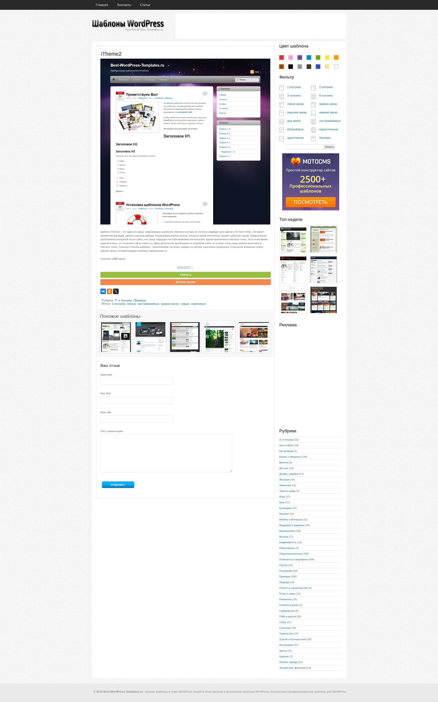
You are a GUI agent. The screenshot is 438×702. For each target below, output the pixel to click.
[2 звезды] (181, 267)
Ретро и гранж (287, 593)
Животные (285, 485)
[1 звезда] (178, 267)
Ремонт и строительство (293, 588)
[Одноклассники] (109, 291)
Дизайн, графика (288, 473)
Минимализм (286, 531)
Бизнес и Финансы (290, 456)
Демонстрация (186, 282)
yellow (327, 57)
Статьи (145, 5)
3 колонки (294, 95)
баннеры (325, 137)
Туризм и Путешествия (292, 639)
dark (309, 66)
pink (290, 57)
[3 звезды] (185, 267)
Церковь (284, 656)
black (290, 66)
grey (299, 66)
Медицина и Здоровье (292, 525)
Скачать (185, 274)
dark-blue (318, 66)
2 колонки (118, 303)
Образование (287, 548)
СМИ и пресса (287, 616)
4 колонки (326, 95)
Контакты (124, 5)
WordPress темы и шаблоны (127, 25)
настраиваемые (148, 303)
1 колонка (294, 87)
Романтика (285, 599)
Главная (102, 5)
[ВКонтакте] (103, 291)
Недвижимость (288, 542)
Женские (284, 479)
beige (327, 66)
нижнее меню (328, 112)
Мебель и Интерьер (290, 519)
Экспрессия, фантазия (292, 667)
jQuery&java (295, 129)
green (318, 57)
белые (131, 303)
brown (281, 66)
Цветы (283, 650)
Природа (284, 582)
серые (185, 303)
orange (336, 57)
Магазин (284, 513)
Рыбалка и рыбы (288, 605)
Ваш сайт (105, 412)
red (281, 57)
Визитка (283, 462)
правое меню (170, 303)
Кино (282, 502)
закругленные (328, 129)
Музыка (283, 536)
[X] (116, 291)
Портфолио (285, 570)
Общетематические (290, 553)
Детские (284, 468)
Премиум (139, 300)
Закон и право (287, 491)
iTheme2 (111, 54)
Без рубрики (286, 451)
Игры (282, 496)
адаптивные (295, 137)
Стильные (285, 627)
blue (309, 57)
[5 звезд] (191, 267)
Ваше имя (106, 374)
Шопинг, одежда (288, 662)
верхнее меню (297, 112)
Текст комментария (111, 431)
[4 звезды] (188, 267)
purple (299, 57)
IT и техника (123, 300)
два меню (294, 121)
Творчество (286, 633)
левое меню (295, 104)
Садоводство (287, 610)
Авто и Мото (286, 445)
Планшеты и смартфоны (293, 559)
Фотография (286, 645)
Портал (283, 565)
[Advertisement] (261, 25)
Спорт (282, 622)
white (336, 66)
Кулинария (285, 508)
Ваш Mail (105, 393)
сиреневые (198, 303)
